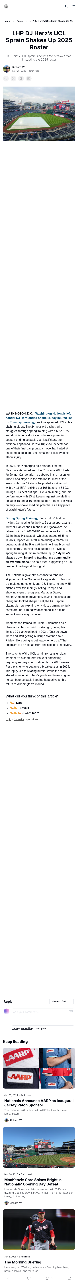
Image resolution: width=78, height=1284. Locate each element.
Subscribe (19, 719)
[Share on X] (13, 78)
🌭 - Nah (16, 702)
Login (8, 719)
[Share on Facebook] (6, 78)
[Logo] (6, 6)
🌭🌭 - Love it (20, 707)
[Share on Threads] (21, 78)
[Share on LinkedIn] (29, 78)
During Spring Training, (22, 518)
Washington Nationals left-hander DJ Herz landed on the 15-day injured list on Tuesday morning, (39, 418)
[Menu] (73, 6)
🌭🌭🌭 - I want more (24, 713)
